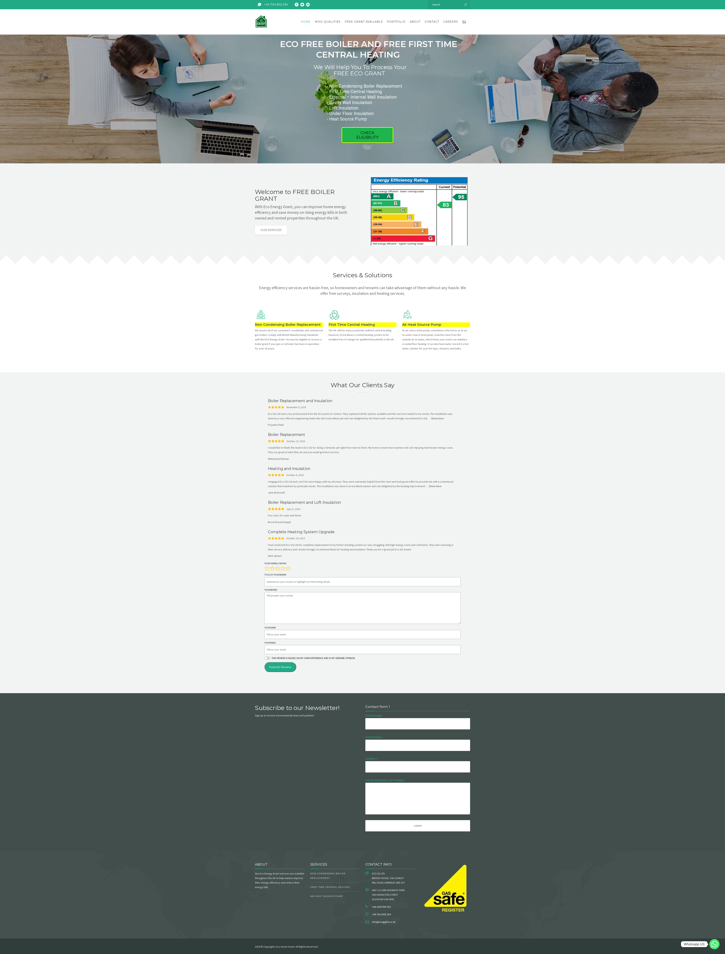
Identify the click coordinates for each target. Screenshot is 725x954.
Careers (450, 21)
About (415, 21)
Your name (373, 715)
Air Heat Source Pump (326, 896)
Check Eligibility (367, 135)
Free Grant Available (364, 21)
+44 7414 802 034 (276, 4)
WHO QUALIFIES (328, 21)
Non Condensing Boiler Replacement (328, 875)
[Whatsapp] (714, 944)
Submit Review (280, 667)
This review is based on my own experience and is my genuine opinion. (313, 658)
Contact (432, 21)
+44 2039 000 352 (381, 906)
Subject (371, 758)
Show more (437, 418)
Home (306, 21)
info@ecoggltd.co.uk (384, 922)
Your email (373, 737)
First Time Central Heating (330, 887)
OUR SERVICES (271, 230)
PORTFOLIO (396, 21)
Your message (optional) (385, 780)
